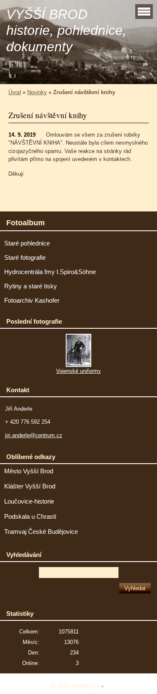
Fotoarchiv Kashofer (31, 300)
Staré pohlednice (27, 243)
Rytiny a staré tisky (30, 286)
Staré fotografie (25, 257)
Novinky (37, 92)
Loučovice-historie (29, 501)
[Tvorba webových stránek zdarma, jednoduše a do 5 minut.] (103, 687)
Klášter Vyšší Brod (29, 486)
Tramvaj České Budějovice (41, 531)
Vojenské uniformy (78, 371)
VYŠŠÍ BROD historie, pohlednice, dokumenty (66, 30)
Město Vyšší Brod (28, 471)
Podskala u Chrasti (30, 516)
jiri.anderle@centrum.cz (33, 435)
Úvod (14, 92)
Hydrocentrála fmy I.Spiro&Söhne (50, 272)
